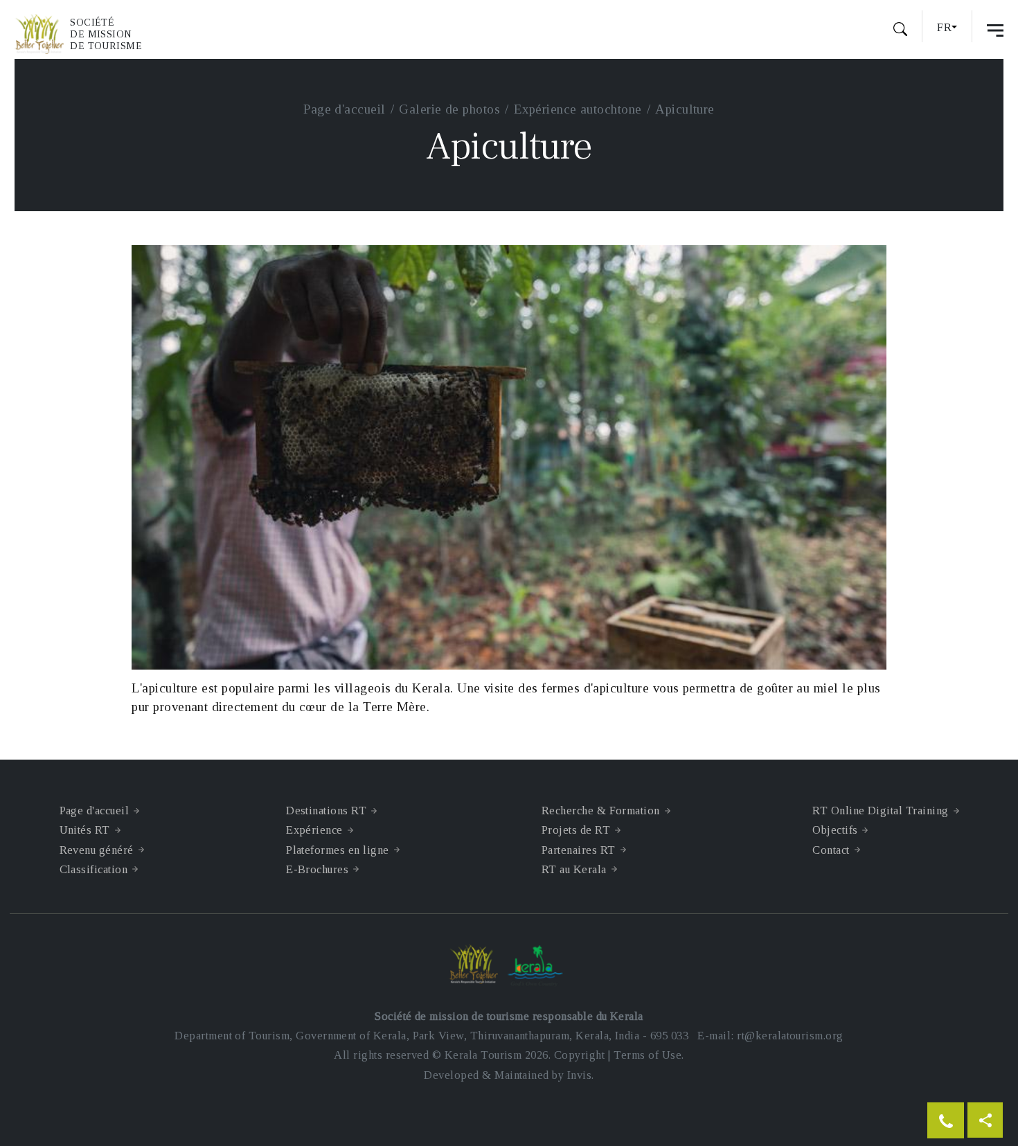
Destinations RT (326, 810)
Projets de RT (576, 829)
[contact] (946, 1120)
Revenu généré (97, 850)
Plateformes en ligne (337, 850)
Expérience (314, 829)
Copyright (579, 1055)
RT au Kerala (574, 869)
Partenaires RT (579, 850)
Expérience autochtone (578, 109)
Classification (94, 869)
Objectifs (834, 829)
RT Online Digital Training (880, 810)
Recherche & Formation (601, 810)
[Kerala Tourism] (538, 965)
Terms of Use (647, 1055)
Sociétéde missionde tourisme (106, 34)
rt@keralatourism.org (790, 1035)
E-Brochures (317, 869)
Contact (830, 850)
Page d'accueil (344, 109)
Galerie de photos (449, 109)
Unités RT (85, 829)
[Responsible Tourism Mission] (42, 34)
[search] (900, 31)
